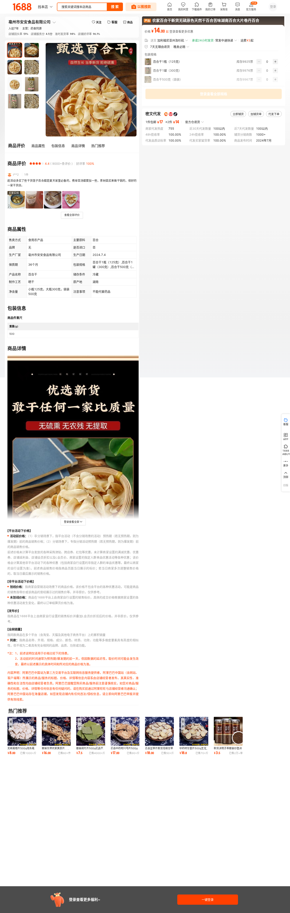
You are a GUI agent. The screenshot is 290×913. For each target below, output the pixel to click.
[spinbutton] (267, 62)
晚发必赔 (179, 46)
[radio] (31, 163)
